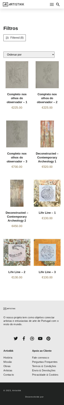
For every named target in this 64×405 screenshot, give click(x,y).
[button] (52, 4)
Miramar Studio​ (53, 397)
